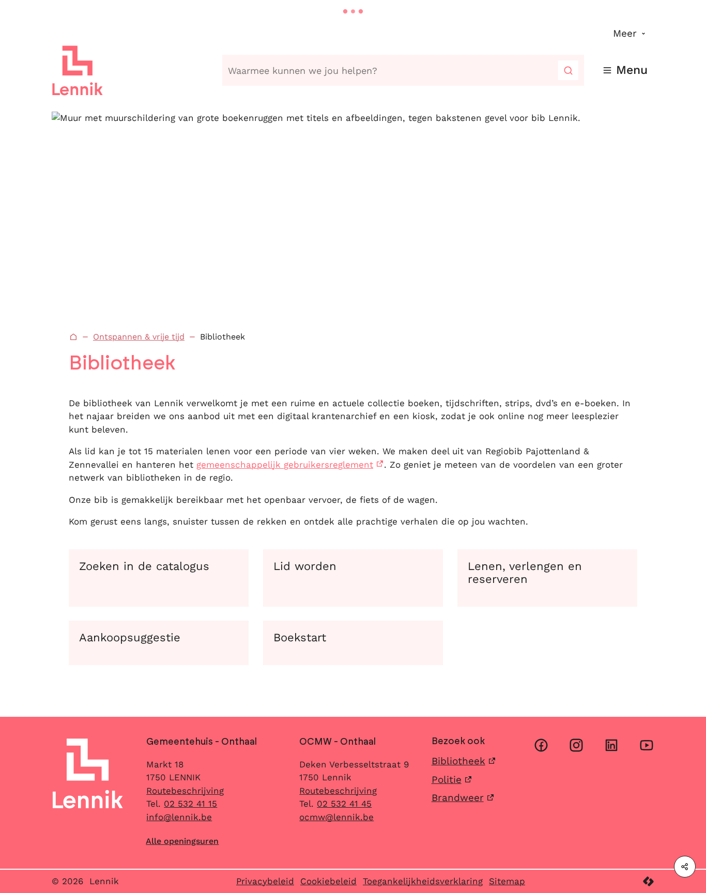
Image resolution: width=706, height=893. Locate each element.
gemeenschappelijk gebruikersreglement (284, 464)
